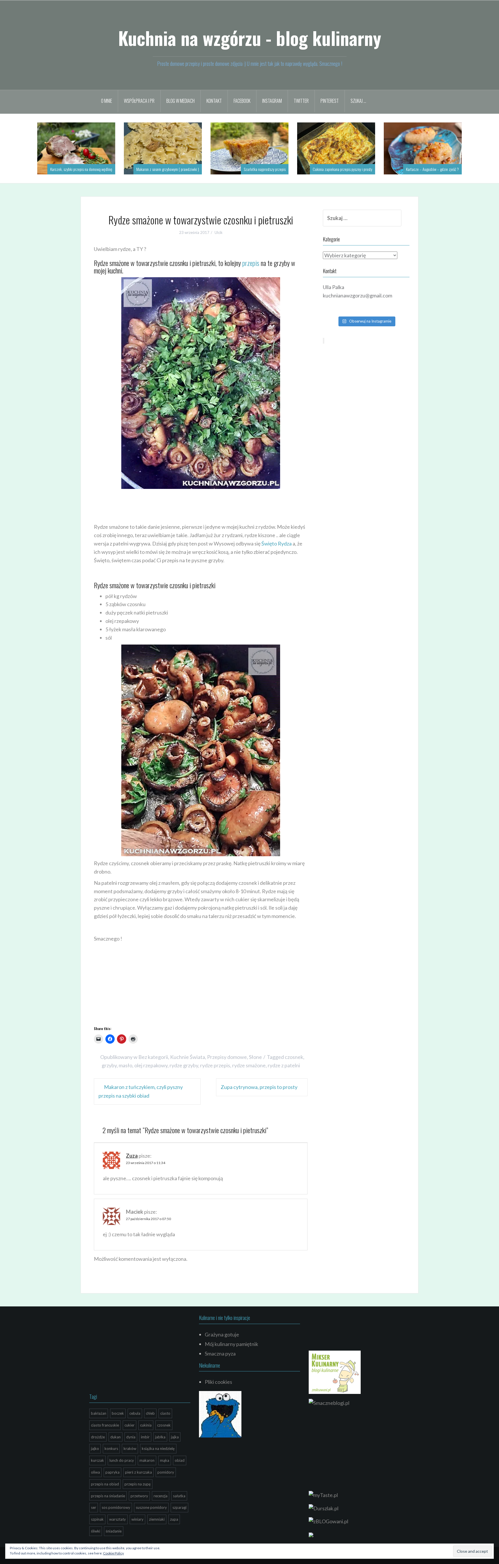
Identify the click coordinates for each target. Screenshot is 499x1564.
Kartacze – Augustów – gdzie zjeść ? (432, 169)
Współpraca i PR (139, 100)
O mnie (106, 100)
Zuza (132, 1155)
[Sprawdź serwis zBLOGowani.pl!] (328, 1521)
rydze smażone (249, 1065)
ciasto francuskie (105, 1425)
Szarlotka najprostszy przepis (265, 169)
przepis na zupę (137, 1484)
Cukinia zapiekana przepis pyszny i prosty (342, 169)
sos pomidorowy (116, 1507)
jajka (175, 1437)
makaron (146, 1460)
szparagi (179, 1507)
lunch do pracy (121, 1460)
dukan (115, 1437)
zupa (174, 1519)
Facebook (242, 100)
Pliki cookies (218, 1382)
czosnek (294, 1057)
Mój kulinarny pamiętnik (231, 1344)
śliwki (95, 1531)
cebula (134, 1413)
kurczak (97, 1460)
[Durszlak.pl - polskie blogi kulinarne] (323, 1508)
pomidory (165, 1472)
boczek (118, 1413)
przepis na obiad (105, 1484)
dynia (130, 1437)
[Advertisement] (199, 505)
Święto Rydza (276, 543)
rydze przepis (215, 1065)
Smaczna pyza (220, 1353)
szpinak (97, 1519)
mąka (164, 1460)
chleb (150, 1413)
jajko (95, 1448)
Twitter (301, 100)
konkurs (111, 1448)
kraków (130, 1448)
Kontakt (214, 100)
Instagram (272, 100)
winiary (137, 1519)
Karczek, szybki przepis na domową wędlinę (81, 169)
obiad (180, 1460)
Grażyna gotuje (222, 1334)
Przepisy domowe (227, 1057)
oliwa (95, 1472)
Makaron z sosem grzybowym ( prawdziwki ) (167, 169)
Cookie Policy (113, 1553)
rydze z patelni (284, 1065)
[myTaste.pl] (323, 1494)
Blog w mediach (180, 100)
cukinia (146, 1425)
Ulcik (219, 232)
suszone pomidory (151, 1507)
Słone (255, 1057)
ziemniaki (157, 1519)
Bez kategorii (153, 1057)
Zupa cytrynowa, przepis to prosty (259, 1087)
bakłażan (98, 1413)
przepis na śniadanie (108, 1496)
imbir (145, 1437)
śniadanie (114, 1531)
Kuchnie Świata (187, 1057)
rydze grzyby (184, 1065)
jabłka (160, 1437)
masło (125, 1065)
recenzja (160, 1496)
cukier (129, 1425)
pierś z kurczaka (138, 1472)
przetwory (139, 1496)
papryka (112, 1472)
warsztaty (117, 1519)
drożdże (98, 1437)
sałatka (179, 1496)
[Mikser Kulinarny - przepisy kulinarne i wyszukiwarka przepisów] (335, 1371)
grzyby (109, 1065)
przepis (250, 263)
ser (93, 1507)
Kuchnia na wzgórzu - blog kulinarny (249, 38)
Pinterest (330, 100)
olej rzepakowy (150, 1065)
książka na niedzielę (158, 1448)
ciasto (165, 1413)
